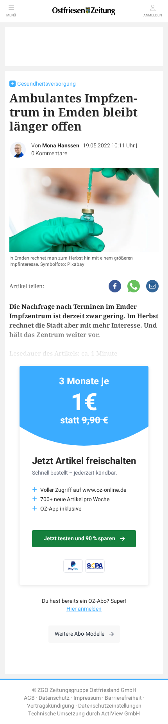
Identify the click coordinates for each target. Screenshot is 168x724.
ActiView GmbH (120, 714)
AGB (29, 698)
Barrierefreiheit (123, 698)
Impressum (87, 698)
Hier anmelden (84, 609)
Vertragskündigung (50, 706)
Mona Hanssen (60, 146)
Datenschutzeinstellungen (109, 706)
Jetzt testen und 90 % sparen (79, 538)
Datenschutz (54, 698)
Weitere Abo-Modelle (79, 634)
